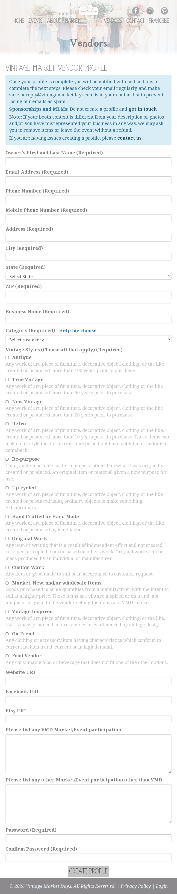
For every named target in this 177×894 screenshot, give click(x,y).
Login (162, 886)
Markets (73, 21)
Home (19, 21)
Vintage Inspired (32, 611)
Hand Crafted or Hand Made (45, 516)
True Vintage (28, 379)
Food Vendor (27, 655)
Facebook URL (23, 691)
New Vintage (27, 401)
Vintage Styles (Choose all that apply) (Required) (64, 349)
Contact (136, 21)
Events (35, 21)
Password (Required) (31, 830)
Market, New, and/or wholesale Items (56, 583)
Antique (22, 357)
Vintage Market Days (48, 886)
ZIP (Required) (24, 286)
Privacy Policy (136, 886)
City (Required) (24, 248)
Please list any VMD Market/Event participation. (64, 729)
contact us (129, 138)
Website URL (21, 672)
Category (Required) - (51, 330)
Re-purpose (26, 459)
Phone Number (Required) (37, 191)
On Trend (23, 634)
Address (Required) (29, 229)
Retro (19, 423)
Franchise (159, 21)
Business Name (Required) (37, 311)
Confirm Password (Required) (41, 849)
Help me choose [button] (78, 330)
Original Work (29, 538)
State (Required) (26, 267)
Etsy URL (16, 710)
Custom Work (28, 567)
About (54, 21)
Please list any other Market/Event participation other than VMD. (84, 780)
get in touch (142, 109)
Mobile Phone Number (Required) (46, 210)
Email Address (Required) (37, 172)
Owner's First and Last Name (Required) (54, 153)
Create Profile (88, 871)
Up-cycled (24, 487)
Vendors (113, 21)
